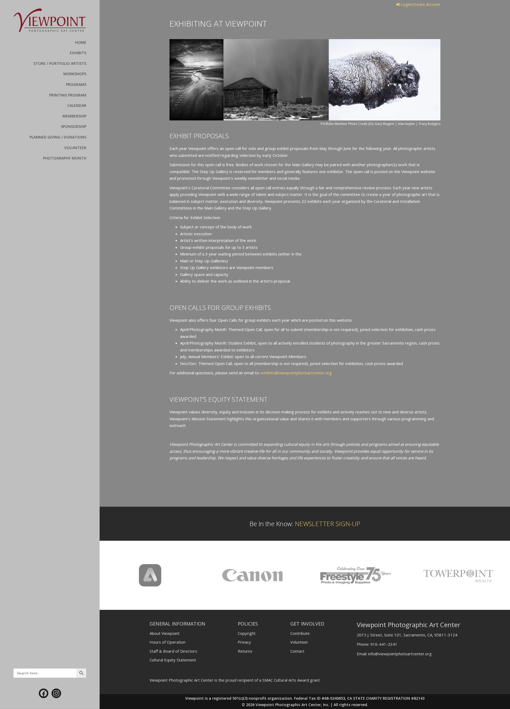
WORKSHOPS (74, 73)
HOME (80, 42)
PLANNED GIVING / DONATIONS (57, 137)
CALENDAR (76, 105)
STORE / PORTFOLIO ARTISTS (59, 63)
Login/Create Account (420, 4)
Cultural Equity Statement (173, 659)
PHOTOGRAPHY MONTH (64, 158)
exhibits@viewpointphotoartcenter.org (296, 372)
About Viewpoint (165, 633)
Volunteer (299, 642)
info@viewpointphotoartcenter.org (400, 653)
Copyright (247, 633)
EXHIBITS (78, 52)
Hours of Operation (167, 642)
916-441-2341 (383, 644)
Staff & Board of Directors (173, 651)
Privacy (244, 642)
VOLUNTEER (75, 147)
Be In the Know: (304, 523)
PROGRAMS (76, 84)
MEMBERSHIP (74, 116)
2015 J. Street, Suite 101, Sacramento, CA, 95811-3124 (407, 634)
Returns (245, 651)
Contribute (300, 633)
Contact (297, 651)
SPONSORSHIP (73, 126)
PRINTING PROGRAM (67, 95)
